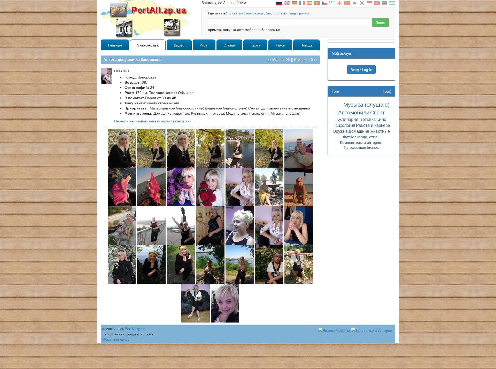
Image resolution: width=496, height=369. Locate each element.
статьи (283, 13)
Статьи (229, 45)
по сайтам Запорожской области (252, 13)
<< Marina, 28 (278, 59)
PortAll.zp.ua (135, 328)
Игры (204, 45)
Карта (255, 45)
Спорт (377, 112)
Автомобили (353, 112)
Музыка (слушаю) (366, 104)
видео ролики (299, 13)
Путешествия (355, 147)
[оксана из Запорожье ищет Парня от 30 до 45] (122, 147)
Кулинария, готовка (356, 119)
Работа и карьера (373, 125)
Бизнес (373, 147)
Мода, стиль (368, 136)
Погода (306, 45)
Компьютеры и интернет (361, 142)
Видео (179, 45)
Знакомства (148, 45)
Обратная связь (115, 339)
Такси (280, 45)
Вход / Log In (361, 69)
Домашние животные (369, 131)
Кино (381, 119)
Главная (115, 45)
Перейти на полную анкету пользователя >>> (152, 120)
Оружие (340, 131)
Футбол (350, 136)
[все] (387, 91)
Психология (343, 125)
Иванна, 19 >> (306, 59)
